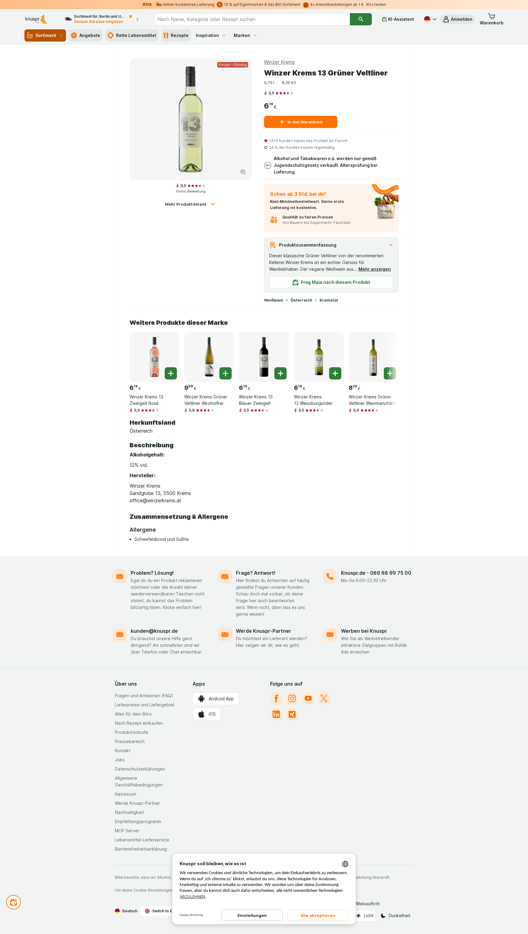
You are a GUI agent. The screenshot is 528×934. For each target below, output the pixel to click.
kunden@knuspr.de (154, 631)
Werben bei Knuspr (364, 631)
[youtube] (308, 698)
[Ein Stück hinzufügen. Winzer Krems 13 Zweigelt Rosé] (171, 373)
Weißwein (273, 300)
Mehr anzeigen (374, 269)
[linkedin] (276, 714)
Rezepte (180, 35)
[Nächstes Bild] (386, 354)
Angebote (89, 35)
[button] (457, 19)
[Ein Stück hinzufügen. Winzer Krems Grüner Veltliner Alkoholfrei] (225, 373)
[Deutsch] (430, 19)
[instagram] (292, 698)
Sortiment (45, 35)
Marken (242, 35)
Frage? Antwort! (256, 573)
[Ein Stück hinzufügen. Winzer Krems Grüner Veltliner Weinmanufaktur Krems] (390, 373)
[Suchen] (361, 19)
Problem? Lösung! (152, 573)
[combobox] (252, 19)
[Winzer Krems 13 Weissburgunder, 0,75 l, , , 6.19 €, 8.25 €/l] (319, 357)
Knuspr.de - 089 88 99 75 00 (376, 573)
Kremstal (329, 300)
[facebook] (276, 698)
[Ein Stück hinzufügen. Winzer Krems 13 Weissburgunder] (335, 373)
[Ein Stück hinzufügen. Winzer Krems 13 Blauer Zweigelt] (280, 373)
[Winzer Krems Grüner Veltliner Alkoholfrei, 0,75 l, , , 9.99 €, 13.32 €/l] (209, 357)
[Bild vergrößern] (243, 172)
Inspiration (207, 35)
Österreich (301, 300)
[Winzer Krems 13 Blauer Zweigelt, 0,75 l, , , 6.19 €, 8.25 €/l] (264, 357)
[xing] (292, 714)
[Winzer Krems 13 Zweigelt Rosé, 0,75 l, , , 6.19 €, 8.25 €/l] (154, 357)
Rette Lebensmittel (136, 35)
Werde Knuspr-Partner (263, 631)
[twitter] (324, 698)
